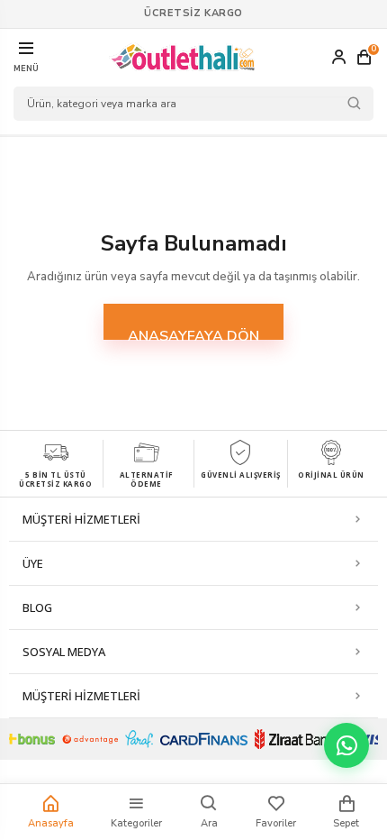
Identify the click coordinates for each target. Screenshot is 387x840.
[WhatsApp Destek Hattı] (346, 745)
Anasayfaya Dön (193, 333)
